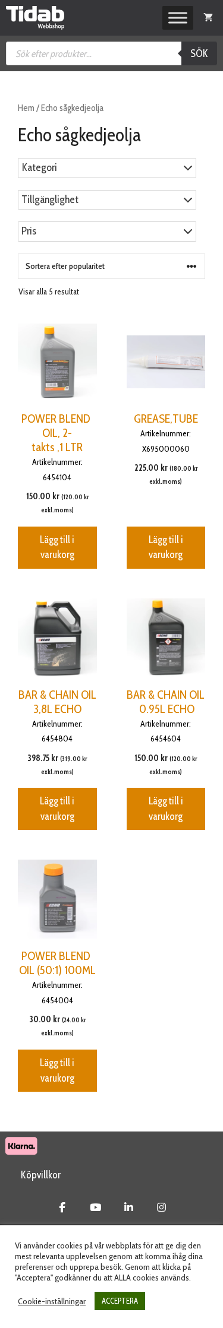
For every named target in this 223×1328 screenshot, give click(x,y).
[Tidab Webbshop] (35, 18)
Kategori (39, 167)
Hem (26, 107)
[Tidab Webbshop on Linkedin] (129, 1207)
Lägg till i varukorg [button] (57, 547)
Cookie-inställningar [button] (52, 1301)
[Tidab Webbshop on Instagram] (161, 1207)
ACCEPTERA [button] (120, 1300)
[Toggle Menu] (177, 17)
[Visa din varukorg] (208, 18)
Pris (28, 231)
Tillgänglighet (49, 200)
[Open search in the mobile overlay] (111, 53)
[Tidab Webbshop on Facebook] (62, 1207)
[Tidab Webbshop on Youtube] (95, 1207)
